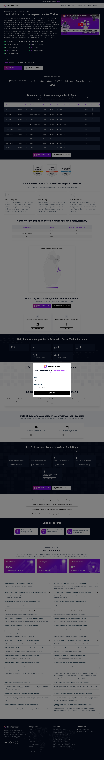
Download (53, 393)
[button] (35, 387)
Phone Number (38, 384)
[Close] (69, 365)
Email (36, 377)
